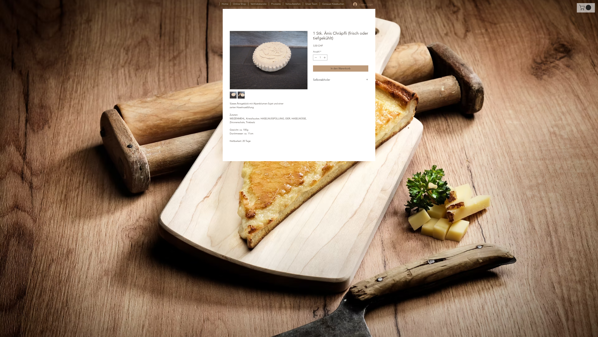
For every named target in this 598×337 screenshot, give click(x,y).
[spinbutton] (320, 57)
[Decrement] (315, 57)
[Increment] (325, 57)
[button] (585, 7)
